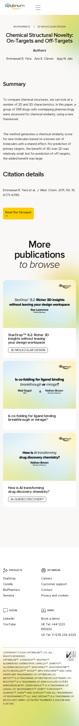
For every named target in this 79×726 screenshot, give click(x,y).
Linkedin (8, 619)
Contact (46, 590)
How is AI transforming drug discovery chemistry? (29, 489)
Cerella (8, 584)
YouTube (9, 624)
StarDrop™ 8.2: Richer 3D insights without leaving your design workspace (28, 338)
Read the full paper (18, 212)
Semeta (8, 595)
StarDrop (9, 578)
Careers (46, 578)
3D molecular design (51, 26)
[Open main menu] (38, 7)
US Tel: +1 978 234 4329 (58, 635)
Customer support (54, 584)
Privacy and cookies (55, 595)
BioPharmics (22, 26)
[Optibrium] (16, 7)
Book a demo (50, 619)
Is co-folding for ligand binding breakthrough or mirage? (32, 418)
